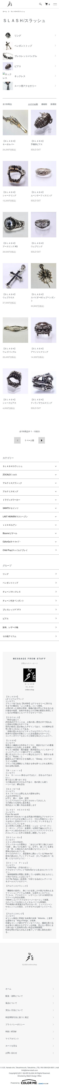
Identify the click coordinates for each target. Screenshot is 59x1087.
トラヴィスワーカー (11, 499)
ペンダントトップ (10, 582)
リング (6, 574)
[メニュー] (55, 4)
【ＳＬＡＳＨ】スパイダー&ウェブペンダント (43, 297)
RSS (7, 1031)
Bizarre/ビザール (11, 533)
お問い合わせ (11, 1052)
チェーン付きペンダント (13, 600)
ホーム (5, 11)
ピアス (6, 618)
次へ (41, 440)
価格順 (44, 104)
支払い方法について (14, 1010)
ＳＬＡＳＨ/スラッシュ (18, 11)
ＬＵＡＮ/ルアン (10, 524)
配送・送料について (14, 995)
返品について (11, 1003)
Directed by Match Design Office (29, 1076)
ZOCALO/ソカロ (11, 474)
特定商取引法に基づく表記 (17, 1017)
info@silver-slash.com (29, 1070)
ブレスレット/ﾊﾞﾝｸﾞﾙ (12, 609)
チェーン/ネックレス (12, 591)
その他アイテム (9, 636)
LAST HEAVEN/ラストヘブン (16, 516)
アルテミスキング (10, 491)
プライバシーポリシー (15, 1024)
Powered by (15, 1083)
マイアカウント (12, 1038)
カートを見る (11, 1045)
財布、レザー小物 (10, 627)
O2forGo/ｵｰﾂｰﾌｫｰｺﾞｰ (12, 541)
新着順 (53, 104)
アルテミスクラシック (12, 483)
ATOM (13, 1031)
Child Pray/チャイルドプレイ (15, 550)
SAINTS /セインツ (10, 508)
